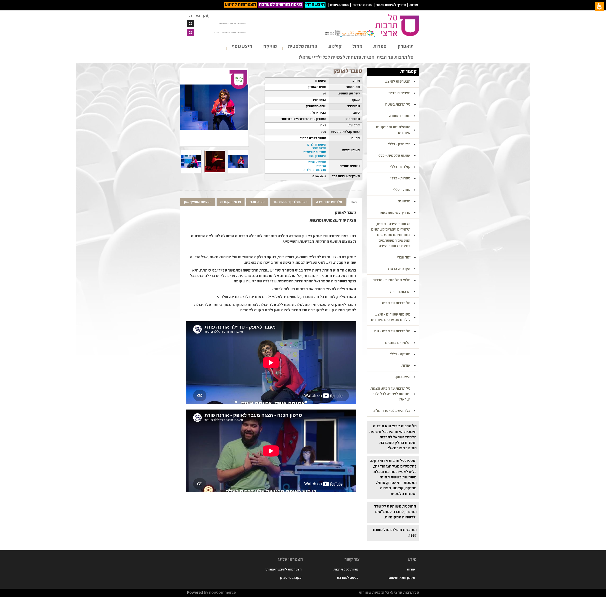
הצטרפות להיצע (240, 5)
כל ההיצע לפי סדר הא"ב (391, 411)
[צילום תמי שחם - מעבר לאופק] (191, 161)
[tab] (354, 202)
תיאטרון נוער (317, 156)
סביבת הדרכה (362, 5)
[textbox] (220, 23)
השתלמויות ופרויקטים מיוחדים (393, 130)
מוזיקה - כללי (400, 354)
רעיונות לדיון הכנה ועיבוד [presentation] (290, 202)
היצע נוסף (242, 46)
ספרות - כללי (400, 179)
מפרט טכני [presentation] (257, 202)
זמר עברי (403, 258)
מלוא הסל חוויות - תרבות (391, 280)
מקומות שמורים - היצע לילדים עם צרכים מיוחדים (390, 317)
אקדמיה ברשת (399, 269)
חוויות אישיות (317, 163)
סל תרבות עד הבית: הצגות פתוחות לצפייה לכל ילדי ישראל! (356, 57)
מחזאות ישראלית (314, 152)
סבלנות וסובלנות (314, 170)
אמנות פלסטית (302, 46)
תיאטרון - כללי (399, 145)
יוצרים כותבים (399, 93)
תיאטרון (405, 46)
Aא (190, 16)
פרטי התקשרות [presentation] (230, 202)
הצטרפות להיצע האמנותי (283, 570)
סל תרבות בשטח (397, 105)
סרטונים (404, 202)
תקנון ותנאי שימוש (401, 578)
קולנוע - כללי (400, 167)
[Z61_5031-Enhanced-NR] (238, 161)
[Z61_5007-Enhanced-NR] (214, 161)
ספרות (380, 46)
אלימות (321, 166)
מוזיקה (270, 46)
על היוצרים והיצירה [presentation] (329, 202)
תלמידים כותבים (397, 343)
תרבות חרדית (400, 292)
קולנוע (335, 46)
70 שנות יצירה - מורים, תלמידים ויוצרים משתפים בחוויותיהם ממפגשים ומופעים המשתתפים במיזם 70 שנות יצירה (390, 235)
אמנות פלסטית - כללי (394, 156)
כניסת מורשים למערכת (280, 5)
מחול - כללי (401, 190)
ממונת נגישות (339, 5)
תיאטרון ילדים (316, 145)
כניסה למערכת (347, 578)
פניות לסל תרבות (346, 570)
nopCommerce (222, 593)
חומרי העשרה (399, 116)
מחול (357, 46)
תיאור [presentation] (354, 202)
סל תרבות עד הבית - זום (392, 332)
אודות (414, 5)
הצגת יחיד (319, 149)
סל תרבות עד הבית (396, 303)
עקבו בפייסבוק (291, 578)
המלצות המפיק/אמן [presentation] (198, 202)
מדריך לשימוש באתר (391, 5)
